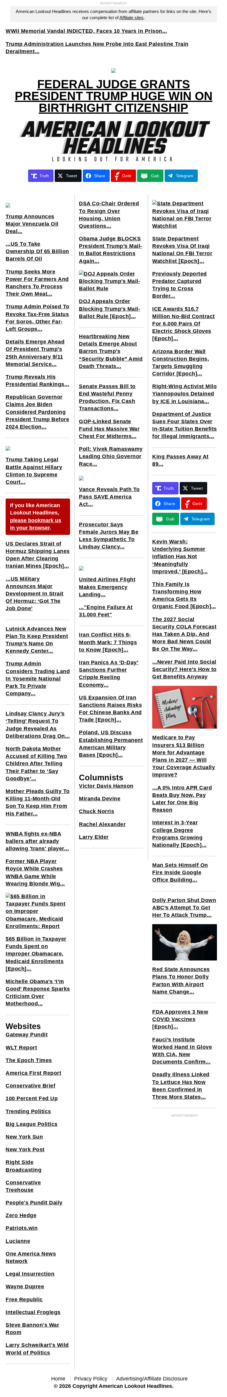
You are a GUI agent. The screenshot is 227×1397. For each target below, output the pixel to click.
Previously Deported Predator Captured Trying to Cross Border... (179, 285)
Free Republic (24, 1299)
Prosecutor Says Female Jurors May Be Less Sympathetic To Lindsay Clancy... (108, 536)
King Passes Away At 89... (180, 460)
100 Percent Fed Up (32, 1098)
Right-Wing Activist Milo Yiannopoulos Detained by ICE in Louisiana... (184, 393)
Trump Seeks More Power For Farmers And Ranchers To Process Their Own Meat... (37, 283)
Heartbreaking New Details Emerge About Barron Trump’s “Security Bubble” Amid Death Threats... (110, 351)
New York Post (25, 1149)
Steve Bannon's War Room (32, 1328)
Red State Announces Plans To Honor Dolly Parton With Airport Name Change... (181, 980)
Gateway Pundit (27, 1035)
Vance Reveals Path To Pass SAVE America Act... (109, 496)
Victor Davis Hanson (106, 786)
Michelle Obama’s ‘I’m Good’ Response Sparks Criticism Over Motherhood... (38, 992)
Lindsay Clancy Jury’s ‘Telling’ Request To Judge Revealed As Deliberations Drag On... (38, 725)
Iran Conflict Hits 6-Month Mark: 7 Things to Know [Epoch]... (108, 642)
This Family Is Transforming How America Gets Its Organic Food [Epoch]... (184, 595)
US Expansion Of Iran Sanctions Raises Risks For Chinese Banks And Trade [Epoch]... (110, 709)
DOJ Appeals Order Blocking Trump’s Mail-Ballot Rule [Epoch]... (109, 308)
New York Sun (24, 1137)
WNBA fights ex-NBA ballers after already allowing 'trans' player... (37, 841)
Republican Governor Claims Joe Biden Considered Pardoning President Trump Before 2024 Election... (37, 412)
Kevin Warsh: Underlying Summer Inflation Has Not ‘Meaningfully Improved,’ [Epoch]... (180, 556)
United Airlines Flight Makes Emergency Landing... (107, 587)
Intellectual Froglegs (33, 1312)
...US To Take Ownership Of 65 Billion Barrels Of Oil (37, 251)
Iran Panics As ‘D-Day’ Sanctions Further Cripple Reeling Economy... (108, 674)
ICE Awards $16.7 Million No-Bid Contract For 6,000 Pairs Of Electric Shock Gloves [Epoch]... (183, 324)
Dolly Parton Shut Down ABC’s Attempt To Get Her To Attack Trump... (184, 907)
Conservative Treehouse (23, 1186)
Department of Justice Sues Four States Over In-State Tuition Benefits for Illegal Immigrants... (184, 425)
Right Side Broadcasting (23, 1166)
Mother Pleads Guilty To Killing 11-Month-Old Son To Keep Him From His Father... (38, 802)
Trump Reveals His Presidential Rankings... (37, 380)
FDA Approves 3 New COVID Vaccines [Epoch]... (180, 1019)
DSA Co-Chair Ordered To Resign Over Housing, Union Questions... (109, 215)
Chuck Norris (96, 811)
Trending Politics (28, 1111)
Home (58, 1379)
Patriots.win (22, 1228)
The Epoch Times (29, 1060)
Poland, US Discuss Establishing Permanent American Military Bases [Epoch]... (111, 744)
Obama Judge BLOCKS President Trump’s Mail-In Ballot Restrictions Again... (110, 250)
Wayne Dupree (25, 1286)
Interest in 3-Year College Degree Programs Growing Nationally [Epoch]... (179, 834)
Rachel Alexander (102, 824)
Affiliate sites (131, 17)
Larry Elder (94, 837)
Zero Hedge (21, 1215)
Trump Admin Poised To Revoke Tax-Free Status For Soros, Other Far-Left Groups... (37, 318)
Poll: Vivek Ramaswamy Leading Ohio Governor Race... (111, 456)
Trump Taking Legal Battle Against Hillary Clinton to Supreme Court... (34, 471)
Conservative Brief (30, 1086)
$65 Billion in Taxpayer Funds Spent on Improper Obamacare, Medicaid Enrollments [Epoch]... (36, 954)
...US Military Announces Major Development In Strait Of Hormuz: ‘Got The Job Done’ (35, 594)
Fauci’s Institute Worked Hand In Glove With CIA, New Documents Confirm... (182, 1051)
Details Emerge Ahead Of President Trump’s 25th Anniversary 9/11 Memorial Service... (35, 353)
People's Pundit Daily (34, 1203)
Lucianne (18, 1241)
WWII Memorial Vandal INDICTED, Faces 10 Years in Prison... (86, 31)
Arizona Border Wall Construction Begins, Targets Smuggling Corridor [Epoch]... (180, 363)
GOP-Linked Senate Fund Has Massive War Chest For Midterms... (109, 429)
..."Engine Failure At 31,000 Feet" (106, 611)
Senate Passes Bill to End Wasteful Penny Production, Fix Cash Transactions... (107, 397)
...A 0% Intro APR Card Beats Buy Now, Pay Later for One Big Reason (182, 799)
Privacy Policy (90, 1379)
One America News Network (31, 1257)
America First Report (33, 1073)
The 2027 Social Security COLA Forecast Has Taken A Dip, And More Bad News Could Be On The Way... (184, 634)
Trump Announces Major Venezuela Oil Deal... (32, 224)
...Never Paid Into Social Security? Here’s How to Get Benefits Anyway (184, 669)
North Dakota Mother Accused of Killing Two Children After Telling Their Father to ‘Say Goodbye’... (36, 763)
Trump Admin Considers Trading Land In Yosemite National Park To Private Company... (38, 678)
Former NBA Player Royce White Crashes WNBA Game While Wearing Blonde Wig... (35, 872)
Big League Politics (32, 1124)
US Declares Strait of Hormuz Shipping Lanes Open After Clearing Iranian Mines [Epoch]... (38, 555)
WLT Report (21, 1048)
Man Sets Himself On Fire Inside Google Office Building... (180, 872)
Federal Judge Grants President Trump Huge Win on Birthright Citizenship (114, 96)
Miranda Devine (99, 799)
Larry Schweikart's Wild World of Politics (37, 1348)
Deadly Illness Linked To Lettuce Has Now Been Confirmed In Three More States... (181, 1086)
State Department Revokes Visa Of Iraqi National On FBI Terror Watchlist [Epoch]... (182, 250)
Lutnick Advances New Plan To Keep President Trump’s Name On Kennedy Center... (37, 640)
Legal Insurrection (30, 1274)
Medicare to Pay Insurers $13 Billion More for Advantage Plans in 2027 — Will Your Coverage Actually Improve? (183, 756)
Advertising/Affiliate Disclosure (152, 1379)
